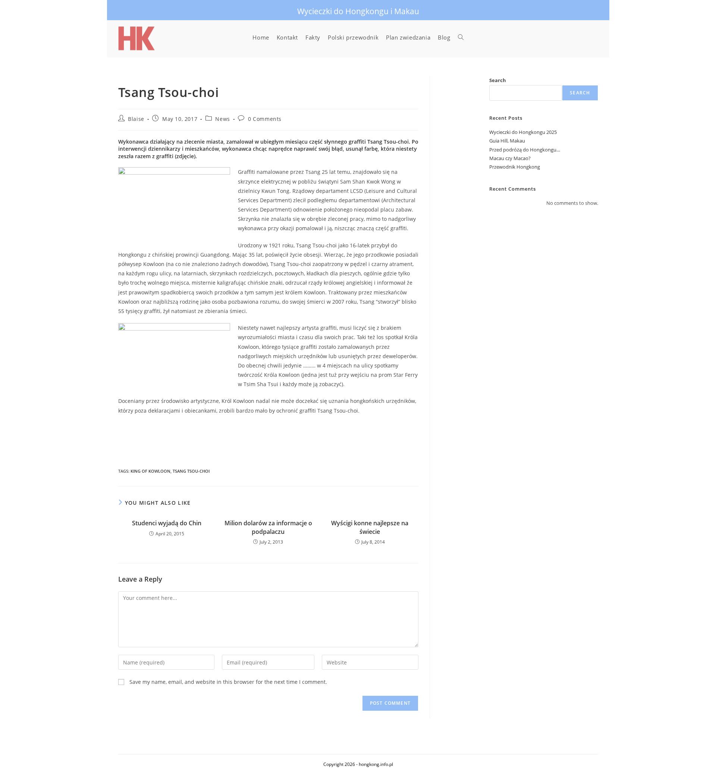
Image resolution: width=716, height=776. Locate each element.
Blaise (136, 118)
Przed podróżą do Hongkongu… (524, 149)
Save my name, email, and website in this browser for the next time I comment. (228, 681)
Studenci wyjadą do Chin (166, 523)
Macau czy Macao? (510, 158)
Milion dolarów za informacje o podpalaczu (268, 527)
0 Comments (265, 118)
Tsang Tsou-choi (191, 471)
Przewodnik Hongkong (514, 166)
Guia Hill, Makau (507, 140)
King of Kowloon (150, 471)
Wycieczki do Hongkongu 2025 (523, 132)
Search (497, 80)
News (222, 118)
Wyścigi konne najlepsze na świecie (369, 527)
